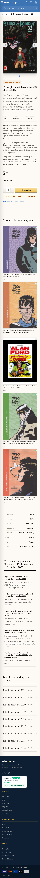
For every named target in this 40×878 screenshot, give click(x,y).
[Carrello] (36, 2)
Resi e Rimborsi (7, 810)
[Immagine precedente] (5, 45)
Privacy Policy (6, 849)
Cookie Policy (6, 852)
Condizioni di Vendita (9, 856)
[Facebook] (4, 772)
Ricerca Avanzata (7, 835)
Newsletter (5, 838)
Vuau (9, 875)
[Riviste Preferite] (31, 2)
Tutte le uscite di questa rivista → (13, 201)
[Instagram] (8, 772)
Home (3, 14)
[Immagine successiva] (34, 45)
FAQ (3, 800)
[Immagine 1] (19, 76)
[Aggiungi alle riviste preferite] (4, 86)
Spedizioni (5, 803)
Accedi (4, 824)
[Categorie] (2, 2)
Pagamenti (5, 807)
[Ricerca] (36, 8)
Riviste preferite (7, 831)
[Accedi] (27, 2)
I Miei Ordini (6, 828)
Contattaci (5, 813)
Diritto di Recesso (8, 859)
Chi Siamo (5, 797)
